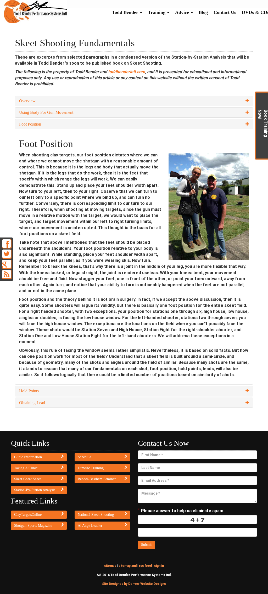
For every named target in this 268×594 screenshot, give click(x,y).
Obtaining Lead (32, 402)
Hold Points (29, 391)
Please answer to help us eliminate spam (180, 510)
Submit (146, 545)
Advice (182, 12)
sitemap (110, 566)
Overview (27, 101)
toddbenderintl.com (126, 71)
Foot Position (30, 124)
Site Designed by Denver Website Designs (134, 584)
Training (157, 12)
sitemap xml (128, 566)
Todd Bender (125, 12)
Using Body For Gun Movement (46, 112)
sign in (159, 566)
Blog (203, 12)
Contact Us (225, 12)
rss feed (145, 566)
